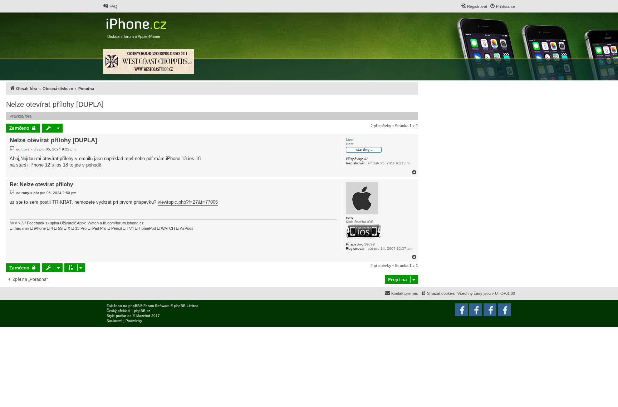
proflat (121, 316)
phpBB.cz (142, 311)
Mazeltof (143, 316)
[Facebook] (504, 309)
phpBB (134, 306)
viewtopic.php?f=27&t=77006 (188, 202)
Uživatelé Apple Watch (79, 223)
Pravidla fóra (20, 116)
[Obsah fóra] (137, 22)
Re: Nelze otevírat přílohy (41, 184)
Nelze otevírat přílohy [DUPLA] (55, 104)
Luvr (350, 140)
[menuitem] (110, 6)
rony (350, 217)
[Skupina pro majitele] (490, 309)
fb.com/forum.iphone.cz (123, 223)
